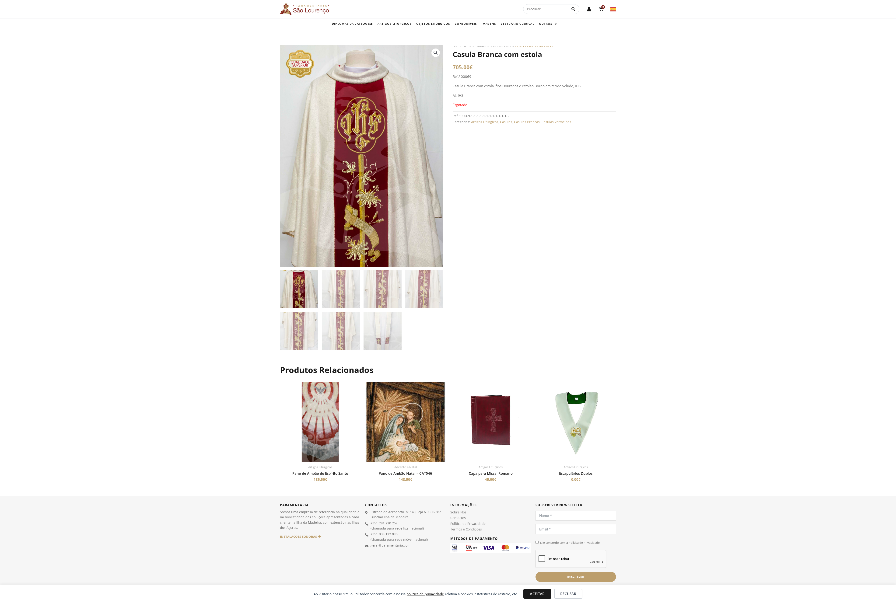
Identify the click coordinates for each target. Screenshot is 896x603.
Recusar (568, 593)
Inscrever (575, 577)
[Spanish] (613, 9)
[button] (435, 53)
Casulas (496, 46)
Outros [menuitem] (545, 24)
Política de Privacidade (468, 523)
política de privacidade (425, 594)
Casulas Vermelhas (556, 122)
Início (457, 46)
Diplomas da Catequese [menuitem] (352, 24)
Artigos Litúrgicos (476, 46)
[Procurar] (573, 9)
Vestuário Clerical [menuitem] (517, 24)
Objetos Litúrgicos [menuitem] (433, 24)
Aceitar (537, 593)
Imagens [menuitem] (489, 24)
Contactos (458, 518)
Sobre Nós (458, 512)
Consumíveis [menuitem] (466, 24)
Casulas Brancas (527, 122)
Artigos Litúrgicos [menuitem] (394, 24)
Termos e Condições (466, 529)
